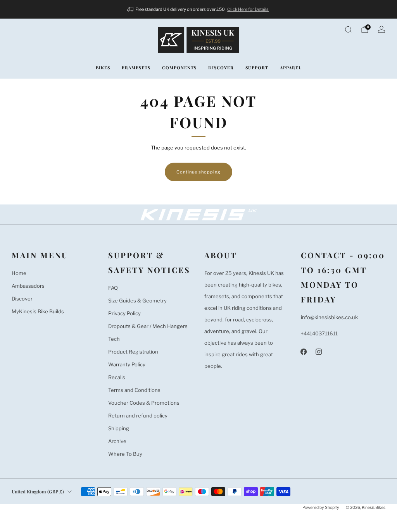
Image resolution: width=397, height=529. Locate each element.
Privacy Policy (124, 313)
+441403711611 (319, 333)
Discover (221, 67)
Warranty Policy (126, 364)
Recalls (116, 377)
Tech (114, 339)
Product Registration (133, 352)
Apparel (291, 67)
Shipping (118, 428)
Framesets (136, 67)
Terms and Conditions (134, 390)
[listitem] (199, 9)
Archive (117, 441)
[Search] (348, 29)
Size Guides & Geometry (137, 300)
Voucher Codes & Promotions (144, 403)
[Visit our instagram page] (318, 351)
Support (256, 67)
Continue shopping (198, 172)
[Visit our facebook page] (303, 351)
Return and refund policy (137, 415)
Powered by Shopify (320, 507)
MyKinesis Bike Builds (38, 311)
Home (19, 273)
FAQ (113, 288)
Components (179, 67)
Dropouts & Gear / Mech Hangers (148, 326)
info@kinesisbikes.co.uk (329, 317)
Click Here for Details (248, 9)
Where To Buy (125, 454)
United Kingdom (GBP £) (38, 491)
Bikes (103, 67)
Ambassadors (28, 286)
